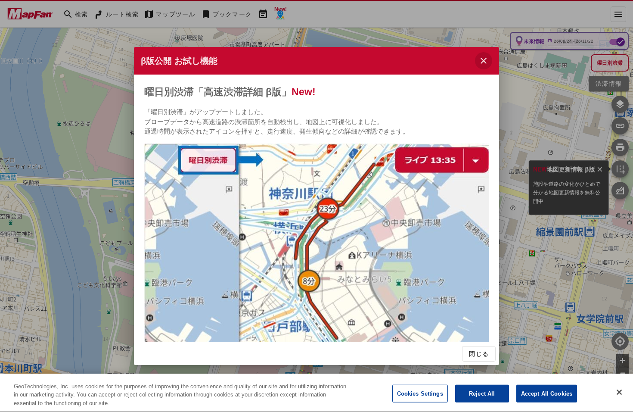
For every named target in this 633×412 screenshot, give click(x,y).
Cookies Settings (420, 393)
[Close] (619, 392)
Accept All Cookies (546, 393)
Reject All (482, 393)
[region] (316, 393)
